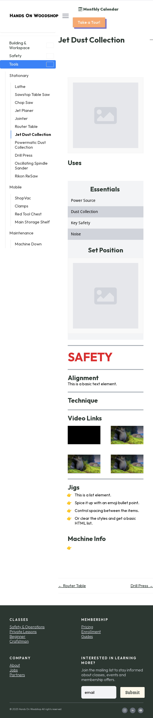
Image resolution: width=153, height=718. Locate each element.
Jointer (21, 118)
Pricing (87, 626)
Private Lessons (23, 631)
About (15, 665)
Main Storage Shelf (32, 221)
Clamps (21, 205)
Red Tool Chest (28, 213)
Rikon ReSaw (26, 175)
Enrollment (91, 631)
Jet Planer (24, 110)
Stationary (18, 75)
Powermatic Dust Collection (30, 145)
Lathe (20, 86)
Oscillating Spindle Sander (31, 165)
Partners (17, 674)
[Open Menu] (65, 16)
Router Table (26, 126)
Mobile (15, 186)
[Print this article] (151, 38)
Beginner (18, 636)
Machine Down (28, 243)
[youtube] (140, 710)
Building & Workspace (19, 45)
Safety (15, 55)
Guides (87, 636)
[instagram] (125, 710)
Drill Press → (141, 585)
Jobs (14, 670)
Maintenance (21, 232)
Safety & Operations (27, 626)
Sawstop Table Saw (32, 94)
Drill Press (23, 155)
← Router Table (72, 585)
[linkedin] (132, 710)
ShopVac (23, 197)
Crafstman (19, 641)
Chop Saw (24, 102)
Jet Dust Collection (33, 134)
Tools (13, 64)
